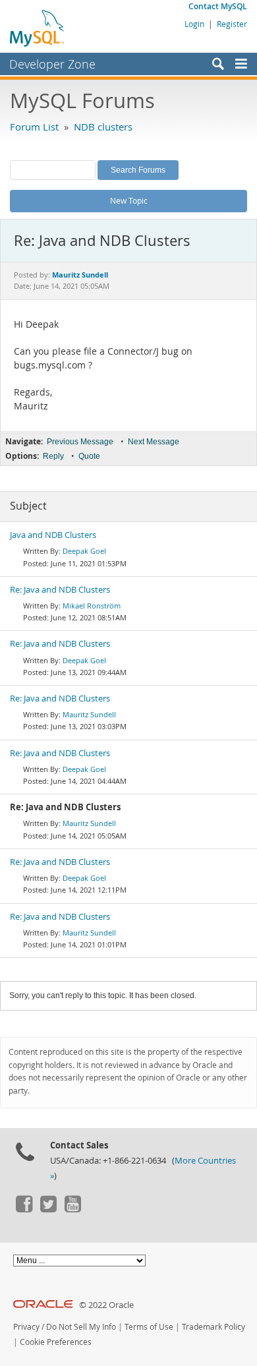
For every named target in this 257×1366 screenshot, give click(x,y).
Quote (89, 456)
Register (232, 23)
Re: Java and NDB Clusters (60, 589)
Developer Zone (52, 64)
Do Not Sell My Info (81, 1327)
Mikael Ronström (92, 605)
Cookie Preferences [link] (56, 1342)
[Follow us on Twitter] (48, 1209)
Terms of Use (149, 1327)
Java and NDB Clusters (53, 535)
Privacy (26, 1327)
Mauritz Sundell (89, 714)
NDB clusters (103, 126)
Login (194, 23)
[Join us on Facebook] (23, 1209)
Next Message (153, 441)
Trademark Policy (213, 1327)
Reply (53, 456)
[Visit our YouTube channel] (72, 1209)
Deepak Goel (84, 551)
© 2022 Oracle (106, 1305)
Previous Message (80, 441)
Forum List (34, 126)
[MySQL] (37, 27)
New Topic (129, 200)
